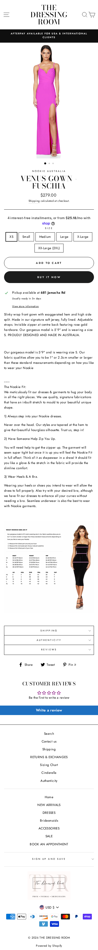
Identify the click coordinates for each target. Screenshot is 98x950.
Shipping (34, 201)
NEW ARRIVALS (48, 804)
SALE (49, 836)
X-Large (82, 236)
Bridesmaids (49, 820)
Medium (45, 236)
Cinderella (48, 772)
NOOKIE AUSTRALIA (49, 171)
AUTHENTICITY (49, 640)
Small (26, 236)
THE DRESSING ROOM (49, 14)
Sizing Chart (49, 764)
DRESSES (49, 812)
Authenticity (48, 780)
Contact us (49, 741)
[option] (49, 36)
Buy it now (49, 277)
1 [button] (45, 163)
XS (11, 236)
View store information (25, 306)
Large (64, 236)
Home (49, 797)
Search (49, 733)
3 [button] (53, 164)
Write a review (49, 710)
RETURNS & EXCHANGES (49, 757)
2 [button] (50, 164)
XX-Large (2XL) (49, 248)
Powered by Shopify (49, 946)
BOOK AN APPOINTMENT (49, 844)
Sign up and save (49, 859)
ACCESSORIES (49, 828)
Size (49, 228)
